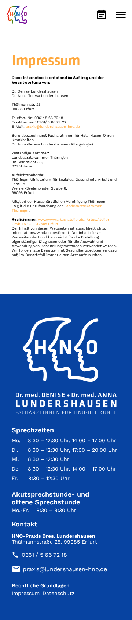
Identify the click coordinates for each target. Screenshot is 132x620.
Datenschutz (58, 593)
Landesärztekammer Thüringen (40, 157)
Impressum (26, 593)
